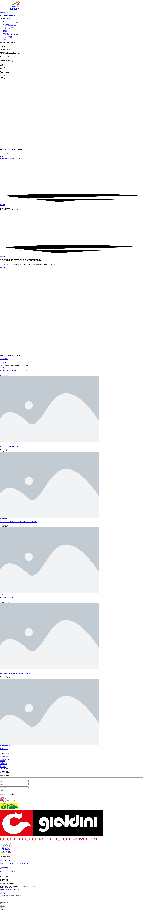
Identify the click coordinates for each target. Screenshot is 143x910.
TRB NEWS (4, 749)
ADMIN (2, 594)
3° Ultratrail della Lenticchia (9, 446)
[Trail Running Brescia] (4, 12)
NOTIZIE (2, 367)
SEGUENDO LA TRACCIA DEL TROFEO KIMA (17, 370)
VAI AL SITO (4, 359)
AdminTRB (5, 373)
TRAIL (8, 367)
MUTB (2, 670)
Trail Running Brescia (7, 15)
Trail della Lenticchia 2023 (9, 597)
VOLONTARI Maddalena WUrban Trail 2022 (16, 673)
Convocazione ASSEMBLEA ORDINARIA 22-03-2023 (18, 522)
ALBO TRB (3, 518)
